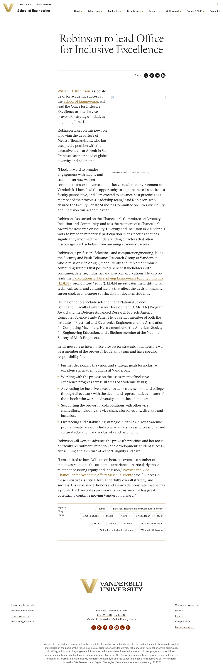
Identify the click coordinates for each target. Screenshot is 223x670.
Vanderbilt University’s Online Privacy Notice (111, 619)
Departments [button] (133, 11)
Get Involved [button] (172, 11)
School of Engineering (80, 101)
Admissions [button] (94, 11)
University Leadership (23, 605)
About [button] (77, 11)
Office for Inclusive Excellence (116, 530)
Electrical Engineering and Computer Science (138, 509)
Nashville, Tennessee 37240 (111, 611)
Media (109, 516)
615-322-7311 (104, 615)
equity (112, 523)
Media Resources (184, 627)
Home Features (90, 516)
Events (179, 611)
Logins (178, 616)
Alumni (101, 509)
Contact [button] (214, 11)
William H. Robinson (73, 91)
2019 (160, 516)
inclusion (128, 523)
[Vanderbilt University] (111, 585)
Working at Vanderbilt (187, 605)
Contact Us (120, 615)
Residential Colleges (22, 611)
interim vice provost (152, 523)
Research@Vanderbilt (23, 622)
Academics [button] (113, 11)
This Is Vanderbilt (20, 616)
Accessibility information (59, 659)
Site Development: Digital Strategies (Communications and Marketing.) (113, 662)
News (124, 516)
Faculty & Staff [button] (194, 11)
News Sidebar (142, 516)
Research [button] (153, 11)
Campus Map (182, 622)
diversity (96, 523)
